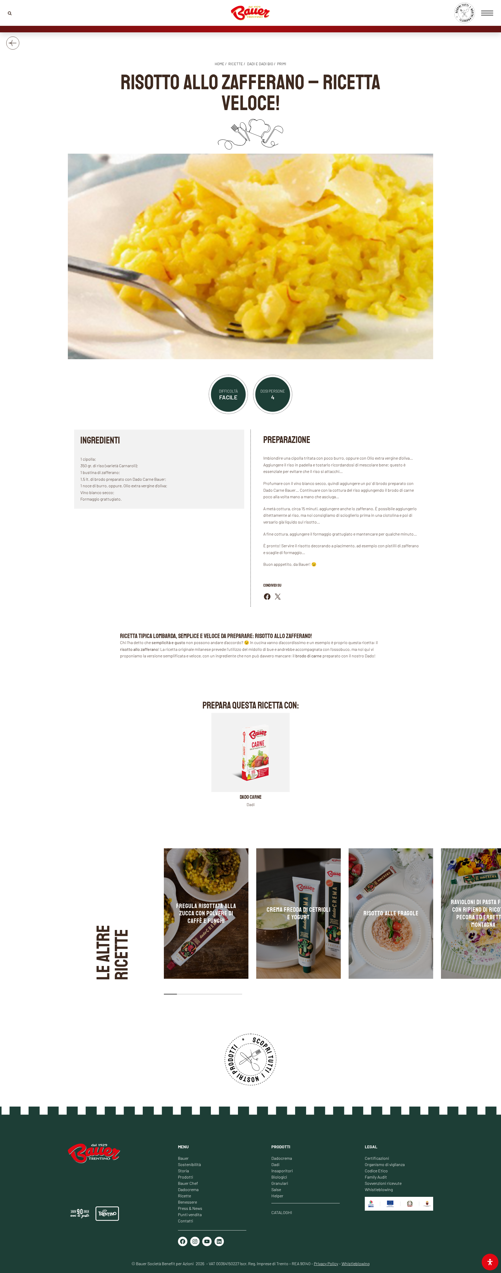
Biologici (279, 1176)
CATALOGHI (281, 1212)
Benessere (187, 1201)
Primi (281, 64)
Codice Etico (376, 1170)
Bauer (183, 1158)
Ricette (184, 1195)
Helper (277, 1195)
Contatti (185, 1220)
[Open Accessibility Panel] (490, 1262)
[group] (206, 913)
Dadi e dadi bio (260, 64)
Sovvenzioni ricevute (383, 1183)
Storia (183, 1170)
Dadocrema (188, 1189)
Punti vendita (190, 1214)
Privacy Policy (326, 1263)
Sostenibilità (189, 1164)
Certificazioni (377, 1158)
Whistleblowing (379, 1189)
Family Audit (376, 1176)
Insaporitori (282, 1170)
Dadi (275, 1164)
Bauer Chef (188, 1183)
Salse (276, 1189)
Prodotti (185, 1176)
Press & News (190, 1208)
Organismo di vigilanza (385, 1164)
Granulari (279, 1183)
